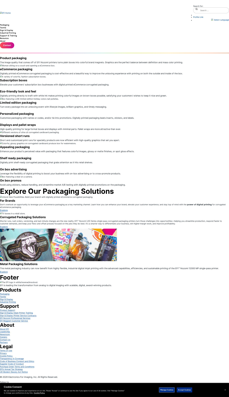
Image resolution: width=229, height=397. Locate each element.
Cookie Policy (39, 393)
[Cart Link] (211, 14)
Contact (7, 45)
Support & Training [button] (9, 36)
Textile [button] (3, 28)
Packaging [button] (5, 25)
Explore (4, 272)
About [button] (3, 41)
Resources (4, 38)
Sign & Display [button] (7, 30)
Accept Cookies (184, 390)
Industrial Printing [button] (8, 33)
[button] (211, 20)
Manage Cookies (166, 390)
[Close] (225, 389)
